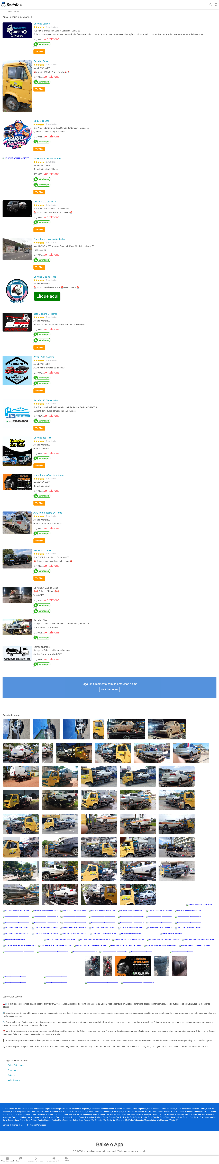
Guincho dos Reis (42, 437)
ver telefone (51, 39)
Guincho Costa (41, 61)
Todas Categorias (15, 1106)
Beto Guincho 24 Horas (45, 314)
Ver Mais (39, 52)
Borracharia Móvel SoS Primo (48, 475)
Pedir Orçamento (109, 689)
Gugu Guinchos (41, 121)
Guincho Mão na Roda (44, 277)
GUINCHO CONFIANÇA (45, 201)
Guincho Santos (41, 23)
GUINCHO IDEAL (42, 550)
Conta (66, 1161)
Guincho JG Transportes (45, 400)
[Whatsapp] (123, 44)
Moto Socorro (14, 1121)
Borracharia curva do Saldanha (49, 239)
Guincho (11, 1116)
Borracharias (13, 1111)
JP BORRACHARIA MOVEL (47, 158)
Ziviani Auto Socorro (43, 357)
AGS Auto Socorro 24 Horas (47, 512)
